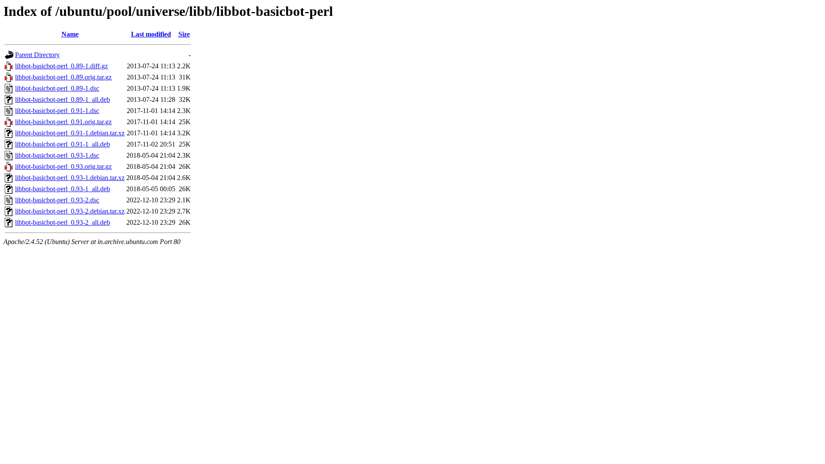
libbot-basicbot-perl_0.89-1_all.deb (62, 99)
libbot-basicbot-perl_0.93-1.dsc (57, 155)
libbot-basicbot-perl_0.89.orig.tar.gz (63, 77)
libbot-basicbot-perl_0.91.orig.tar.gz (63, 121)
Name (70, 34)
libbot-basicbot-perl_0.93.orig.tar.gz (63, 166)
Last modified (151, 34)
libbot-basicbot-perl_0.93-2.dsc (57, 200)
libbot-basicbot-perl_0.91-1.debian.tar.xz (70, 133)
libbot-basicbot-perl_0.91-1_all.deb (62, 144)
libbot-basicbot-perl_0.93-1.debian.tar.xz (70, 177)
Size (184, 34)
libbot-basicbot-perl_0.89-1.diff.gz (61, 66)
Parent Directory (37, 54)
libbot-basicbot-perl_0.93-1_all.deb (62, 188)
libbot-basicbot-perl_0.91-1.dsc (57, 110)
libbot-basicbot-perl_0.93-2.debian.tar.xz (70, 211)
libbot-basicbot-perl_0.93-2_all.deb (62, 222)
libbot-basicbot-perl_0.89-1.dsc (57, 88)
